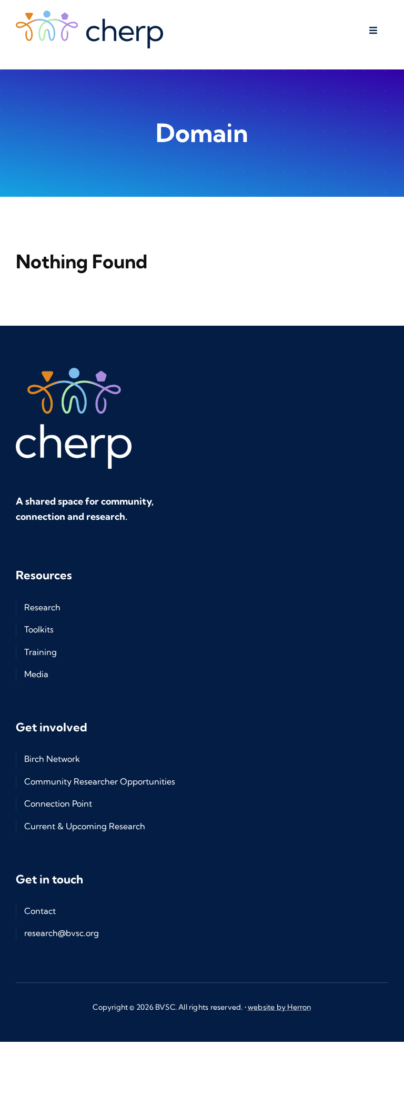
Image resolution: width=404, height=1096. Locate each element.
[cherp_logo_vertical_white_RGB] (74, 372)
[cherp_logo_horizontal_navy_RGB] (89, 15)
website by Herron (279, 1007)
